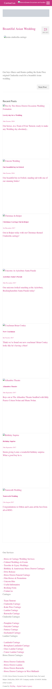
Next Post (42, 87)
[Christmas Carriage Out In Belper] (12, 215)
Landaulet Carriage (12, 642)
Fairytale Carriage (11, 626)
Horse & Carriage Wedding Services (19, 558)
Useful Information (12, 584)
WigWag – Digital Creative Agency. (21, 686)
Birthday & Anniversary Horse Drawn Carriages (24, 568)
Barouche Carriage (12, 613)
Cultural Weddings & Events (16, 562)
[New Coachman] (14, 325)
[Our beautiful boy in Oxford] (11, 160)
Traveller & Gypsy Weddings (16, 565)
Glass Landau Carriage (13, 648)
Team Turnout (10, 600)
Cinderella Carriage (12, 603)
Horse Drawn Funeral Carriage (17, 574)
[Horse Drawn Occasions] (26, 13)
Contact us (8, 590)
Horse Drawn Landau (13, 664)
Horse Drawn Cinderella (14, 661)
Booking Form (10, 587)
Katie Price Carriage (12, 607)
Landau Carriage (11, 610)
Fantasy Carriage (11, 629)
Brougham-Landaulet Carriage (17, 645)
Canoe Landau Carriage (14, 651)
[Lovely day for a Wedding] (26, 107)
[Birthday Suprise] (11, 434)
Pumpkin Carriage (11, 623)
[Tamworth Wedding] (12, 489)
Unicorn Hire (9, 581)
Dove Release (9, 571)
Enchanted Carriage (12, 632)
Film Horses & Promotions (15, 578)
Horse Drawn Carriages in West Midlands (21, 671)
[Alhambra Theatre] (11, 380)
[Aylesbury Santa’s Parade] (19, 270)
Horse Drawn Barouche (14, 668)
